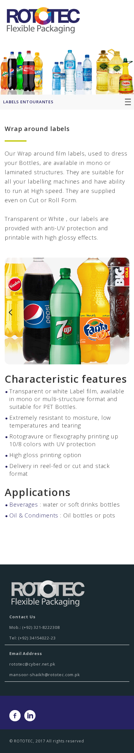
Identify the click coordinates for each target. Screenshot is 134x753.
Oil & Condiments (33, 515)
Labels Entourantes (28, 102)
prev (10, 313)
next (123, 313)
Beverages (23, 504)
